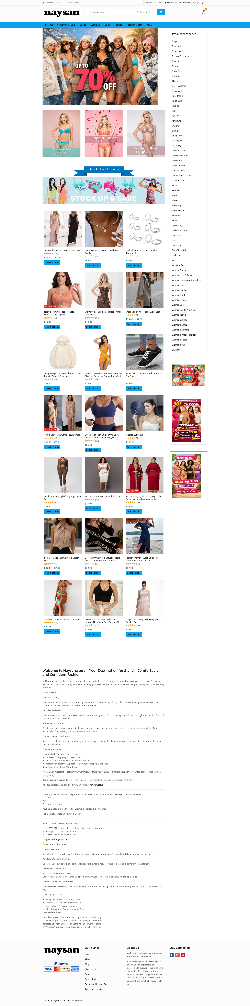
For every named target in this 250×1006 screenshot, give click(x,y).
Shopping (176, 205)
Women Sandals (179, 290)
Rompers (176, 190)
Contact (88, 974)
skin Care (176, 215)
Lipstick (175, 130)
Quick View (64, 249)
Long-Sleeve (178, 135)
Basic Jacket (177, 46)
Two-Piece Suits (179, 250)
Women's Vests (179, 344)
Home (50, 24)
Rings (174, 185)
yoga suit (176, 349)
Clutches (176, 81)
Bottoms (176, 76)
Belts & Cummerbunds (182, 56)
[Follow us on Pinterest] (183, 955)
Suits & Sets (177, 235)
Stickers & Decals (180, 230)
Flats (174, 110)
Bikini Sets (177, 61)
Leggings (176, 125)
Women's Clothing (180, 329)
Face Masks (177, 95)
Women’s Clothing (66, 24)
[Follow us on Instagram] (177, 955)
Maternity (176, 145)
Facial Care (177, 100)
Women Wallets (179, 319)
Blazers (175, 66)
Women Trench (179, 314)
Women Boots (179, 270)
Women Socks (178, 304)
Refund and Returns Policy (97, 984)
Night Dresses (178, 165)
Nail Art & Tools (179, 150)
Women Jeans (178, 285)
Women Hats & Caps (182, 275)
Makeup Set (177, 140)
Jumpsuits (176, 120)
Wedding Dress (179, 265)
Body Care (177, 71)
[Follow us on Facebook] (172, 955)
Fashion (119, 24)
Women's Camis (179, 324)
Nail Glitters (177, 160)
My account (90, 969)
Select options (52, 262)
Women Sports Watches (183, 310)
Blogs (87, 964)
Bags (107, 24)
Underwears (177, 255)
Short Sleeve (178, 210)
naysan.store (62, 839)
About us (89, 959)
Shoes (83, 24)
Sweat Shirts (178, 245)
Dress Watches (179, 86)
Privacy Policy (91, 979)
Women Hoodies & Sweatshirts (186, 280)
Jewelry (175, 115)
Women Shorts (179, 295)
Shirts (174, 195)
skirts (174, 220)
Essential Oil (177, 91)
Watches (95, 24)
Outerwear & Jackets (181, 175)
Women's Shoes (179, 339)
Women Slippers (179, 300)
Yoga (149, 24)
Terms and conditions (95, 989)
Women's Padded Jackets (184, 334)
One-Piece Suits (179, 170)
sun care (176, 240)
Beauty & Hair (135, 24)
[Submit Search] (161, 12)
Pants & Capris (179, 180)
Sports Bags (177, 225)
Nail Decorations (180, 155)
